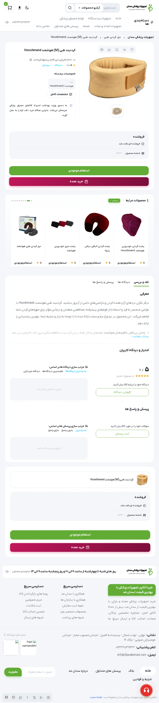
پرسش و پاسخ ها (103, 282)
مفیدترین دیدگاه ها (52, 371)
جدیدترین (80, 430)
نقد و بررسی (141, 282)
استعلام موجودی (78, 171)
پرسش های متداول (66, 26)
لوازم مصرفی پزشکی (72, 18)
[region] (79, 38)
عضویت (13, 672)
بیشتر (115, 200)
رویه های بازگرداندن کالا (33, 594)
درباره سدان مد (78, 671)
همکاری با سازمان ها (73, 600)
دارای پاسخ (53, 430)
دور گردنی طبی (112, 37)
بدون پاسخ (67, 430)
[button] (31, 200)
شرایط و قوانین (142, 679)
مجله (86, 26)
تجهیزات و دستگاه (99, 18)
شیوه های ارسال (33, 617)
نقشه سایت (96, 697)
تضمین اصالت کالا (34, 612)
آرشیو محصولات (90, 8)
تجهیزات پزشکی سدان (141, 37)
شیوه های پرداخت (73, 617)
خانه (118, 18)
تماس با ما (43, 26)
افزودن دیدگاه (122, 392)
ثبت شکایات (33, 606)
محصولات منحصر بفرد (73, 612)
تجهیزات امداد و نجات (108, 26)
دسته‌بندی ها (141, 22)
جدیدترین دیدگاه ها (75, 371)
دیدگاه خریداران (31, 371)
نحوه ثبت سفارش (73, 606)
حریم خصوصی (33, 600)
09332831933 (21, 22)
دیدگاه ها (124, 282)
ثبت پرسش (122, 434)
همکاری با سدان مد (73, 594)
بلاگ (131, 671)
